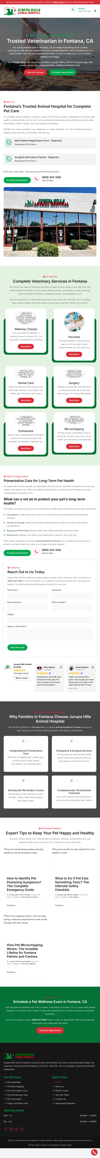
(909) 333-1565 (14, 581)
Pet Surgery (74, 897)
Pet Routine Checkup (30, 897)
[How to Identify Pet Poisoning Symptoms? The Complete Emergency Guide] (26, 860)
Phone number (59, 602)
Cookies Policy (66, 1145)
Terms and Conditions (50, 1145)
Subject (10, 614)
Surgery (74, 383)
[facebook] (6, 1129)
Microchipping (74, 429)
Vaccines (74, 337)
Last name (56, 590)
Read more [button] (73, 688)
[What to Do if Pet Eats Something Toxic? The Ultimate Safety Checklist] (74, 860)
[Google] (16, 1129)
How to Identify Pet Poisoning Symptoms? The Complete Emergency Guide (24, 884)
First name (13, 590)
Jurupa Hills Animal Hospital (19, 895)
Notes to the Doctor (17, 626)
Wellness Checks (26, 329)
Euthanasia (26, 431)
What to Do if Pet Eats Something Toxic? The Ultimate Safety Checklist (72, 884)
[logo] (22, 8)
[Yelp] (22, 1129)
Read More (11, 905)
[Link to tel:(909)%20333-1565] (94, 1152)
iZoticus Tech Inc (85, 1140)
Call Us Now (47, 180)
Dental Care (26, 383)
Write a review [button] (22, 678)
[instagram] (11, 1129)
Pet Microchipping (28, 964)
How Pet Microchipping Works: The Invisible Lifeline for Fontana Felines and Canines (25, 950)
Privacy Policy (34, 1145)
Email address (14, 602)
